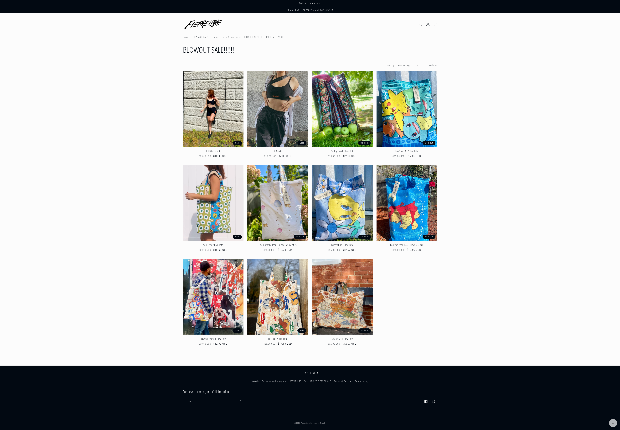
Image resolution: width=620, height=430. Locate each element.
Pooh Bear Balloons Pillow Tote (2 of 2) (278, 245)
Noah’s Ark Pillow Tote (342, 339)
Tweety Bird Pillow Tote (342, 245)
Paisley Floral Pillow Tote (342, 151)
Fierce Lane (305, 423)
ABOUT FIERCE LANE (320, 381)
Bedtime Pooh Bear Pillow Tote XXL (407, 245)
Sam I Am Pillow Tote (213, 245)
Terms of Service (342, 381)
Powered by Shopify (318, 423)
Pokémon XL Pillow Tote (406, 151)
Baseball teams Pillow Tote (213, 339)
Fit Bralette (278, 151)
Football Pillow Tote (277, 339)
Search (255, 381)
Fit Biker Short (213, 151)
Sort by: (391, 65)
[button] (226, 37)
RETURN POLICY (297, 381)
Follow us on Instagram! (274, 381)
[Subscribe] (240, 401)
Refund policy (362, 381)
